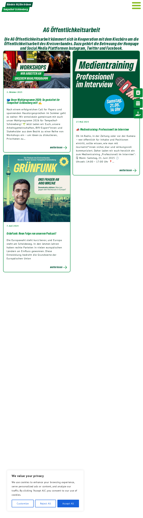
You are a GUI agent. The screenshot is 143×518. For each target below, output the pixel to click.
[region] (45, 490)
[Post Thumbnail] (36, 69)
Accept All (68, 503)
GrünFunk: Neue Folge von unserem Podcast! (31, 233)
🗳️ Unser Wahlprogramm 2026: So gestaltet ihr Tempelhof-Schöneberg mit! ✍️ (33, 101)
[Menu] (136, 5)
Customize (23, 503)
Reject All (45, 503)
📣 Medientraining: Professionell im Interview (102, 129)
